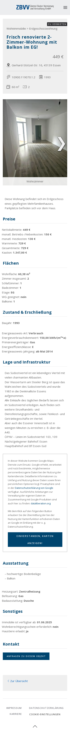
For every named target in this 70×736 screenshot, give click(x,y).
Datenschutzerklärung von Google (34, 488)
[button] (65, 7)
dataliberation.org (41, 503)
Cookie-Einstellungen (44, 714)
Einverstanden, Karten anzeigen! (35, 539)
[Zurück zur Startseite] (35, 7)
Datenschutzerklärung (46, 708)
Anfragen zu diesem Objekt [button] (26, 656)
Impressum (14, 708)
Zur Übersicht (19, 681)
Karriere (16, 714)
